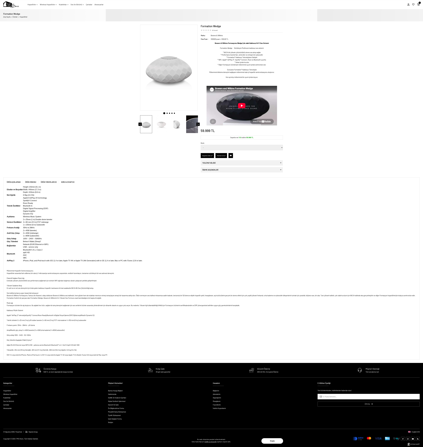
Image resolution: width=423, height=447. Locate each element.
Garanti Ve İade (113, 405)
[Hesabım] (408, 4)
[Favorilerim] (413, 4)
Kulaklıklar (7, 398)
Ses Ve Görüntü (8, 401)
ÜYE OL (367, 404)
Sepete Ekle (206, 156)
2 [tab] (167, 113)
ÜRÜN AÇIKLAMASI (14, 182)
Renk (202, 143)
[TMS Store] (11, 4)
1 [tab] (164, 113)
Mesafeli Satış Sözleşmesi (117, 412)
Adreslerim (216, 394)
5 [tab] (174, 113)
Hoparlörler (23, 17)
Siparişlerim (217, 398)
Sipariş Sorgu (33, 432)
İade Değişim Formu (115, 419)
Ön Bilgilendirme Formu (116, 408)
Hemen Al (220, 156)
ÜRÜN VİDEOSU (30, 182)
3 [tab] (169, 113)
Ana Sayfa (6, 17)
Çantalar (6, 405)
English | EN (416, 432)
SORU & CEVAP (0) (67, 182)
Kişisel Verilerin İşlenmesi (116, 401)
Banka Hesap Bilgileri (115, 391)
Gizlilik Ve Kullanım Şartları (117, 398)
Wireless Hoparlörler (10, 394)
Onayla (272, 441)
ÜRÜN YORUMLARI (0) (49, 182)
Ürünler (15, 17)
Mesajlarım (216, 401)
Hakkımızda (112, 394)
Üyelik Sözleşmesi (114, 415)
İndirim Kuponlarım (219, 408)
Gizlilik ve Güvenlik (210, 442)
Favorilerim (217, 405)
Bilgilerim (216, 391)
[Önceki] (140, 124)
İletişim (110, 422)
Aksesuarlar (7, 408)
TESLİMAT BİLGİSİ (209, 163)
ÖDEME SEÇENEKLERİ (210, 170)
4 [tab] (172, 113)
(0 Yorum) (215, 30)
